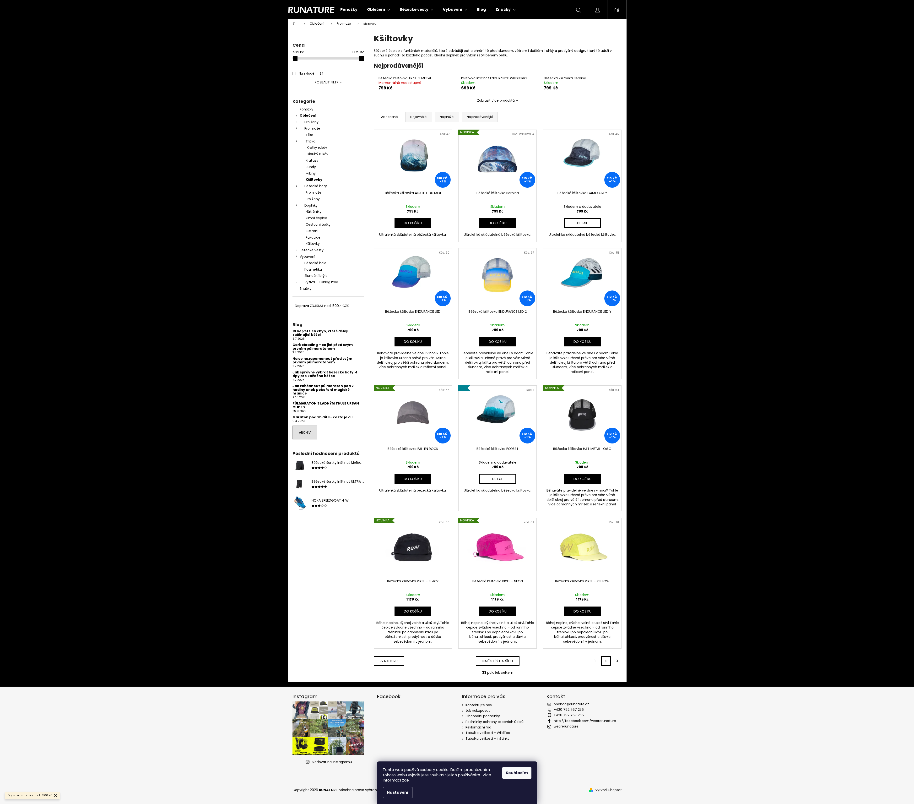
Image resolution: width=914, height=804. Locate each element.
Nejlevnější (418, 117)
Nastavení (397, 792)
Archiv (305, 432)
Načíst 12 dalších (497, 661)
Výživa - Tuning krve (321, 282)
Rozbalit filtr (327, 82)
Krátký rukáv (317, 147)
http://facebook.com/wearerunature (585, 720)
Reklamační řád (478, 727)
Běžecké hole (315, 263)
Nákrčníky (313, 211)
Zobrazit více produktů (496, 100)
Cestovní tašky (318, 224)
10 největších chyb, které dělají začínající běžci (320, 333)
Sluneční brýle (316, 275)
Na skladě (311, 73)
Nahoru (391, 661)
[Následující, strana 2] (606, 661)
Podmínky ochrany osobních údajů (494, 721)
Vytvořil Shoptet (608, 790)
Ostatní (312, 231)
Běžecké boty (315, 186)
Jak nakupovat (477, 710)
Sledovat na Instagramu (332, 762)
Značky (305, 288)
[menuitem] (348, 9)
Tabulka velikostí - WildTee (487, 732)
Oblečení (308, 115)
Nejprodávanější (480, 117)
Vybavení (307, 256)
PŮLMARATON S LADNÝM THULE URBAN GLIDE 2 (325, 405)
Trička (310, 141)
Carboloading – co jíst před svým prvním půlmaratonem (322, 346)
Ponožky (306, 109)
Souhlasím (517, 773)
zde (405, 780)
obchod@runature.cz (571, 704)
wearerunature (566, 726)
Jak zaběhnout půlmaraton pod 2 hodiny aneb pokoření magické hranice (323, 389)
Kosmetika (313, 269)
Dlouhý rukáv (317, 154)
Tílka (309, 134)
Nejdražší (447, 117)
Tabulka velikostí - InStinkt (487, 738)
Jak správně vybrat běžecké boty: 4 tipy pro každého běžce (324, 374)
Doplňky (311, 205)
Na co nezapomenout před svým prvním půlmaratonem (322, 360)
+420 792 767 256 (569, 709)
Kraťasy (312, 160)
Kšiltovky (314, 179)
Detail (582, 223)
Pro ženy (311, 122)
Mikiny (311, 173)
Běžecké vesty (312, 250)
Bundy (311, 166)
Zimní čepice (316, 218)
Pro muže (312, 128)
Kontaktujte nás (478, 705)
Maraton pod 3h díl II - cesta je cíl (322, 417)
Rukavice (313, 237)
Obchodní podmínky (482, 716)
